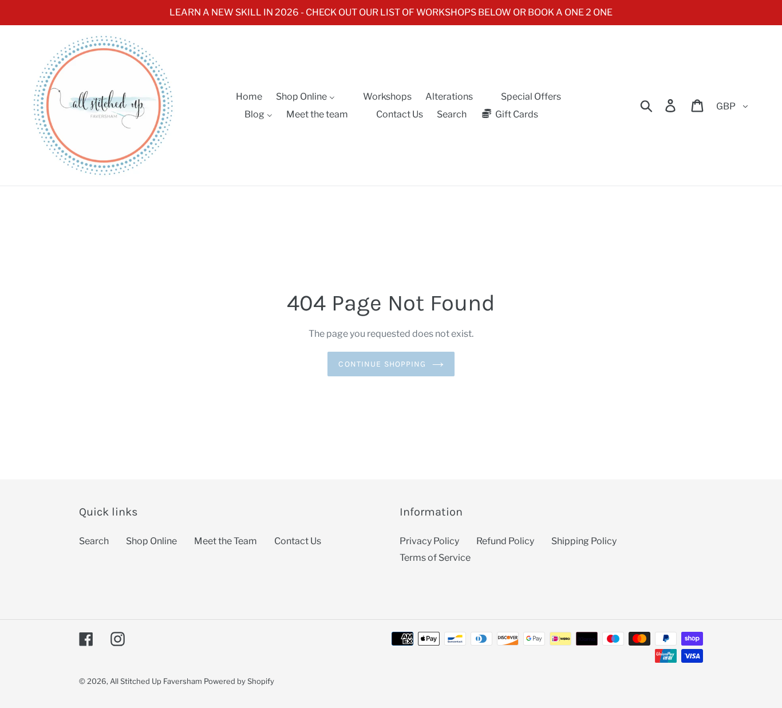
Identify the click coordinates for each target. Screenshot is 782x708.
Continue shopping (382, 364)
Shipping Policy (584, 541)
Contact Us (297, 541)
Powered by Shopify (239, 681)
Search (94, 541)
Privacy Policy (429, 541)
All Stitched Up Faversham (156, 681)
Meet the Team (225, 541)
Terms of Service (435, 557)
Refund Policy (505, 541)
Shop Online (151, 541)
